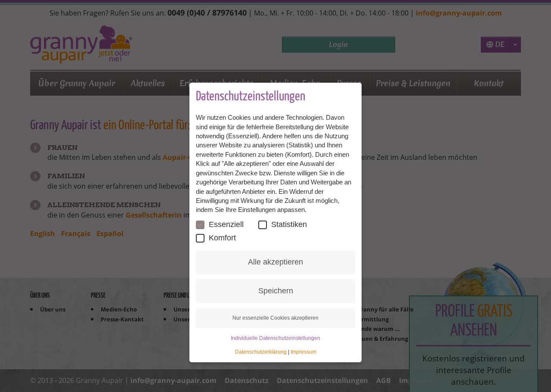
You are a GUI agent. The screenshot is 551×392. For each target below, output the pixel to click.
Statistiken (289, 224)
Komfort (222, 237)
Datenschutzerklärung (261, 352)
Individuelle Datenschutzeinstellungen (275, 338)
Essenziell (226, 224)
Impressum (303, 352)
